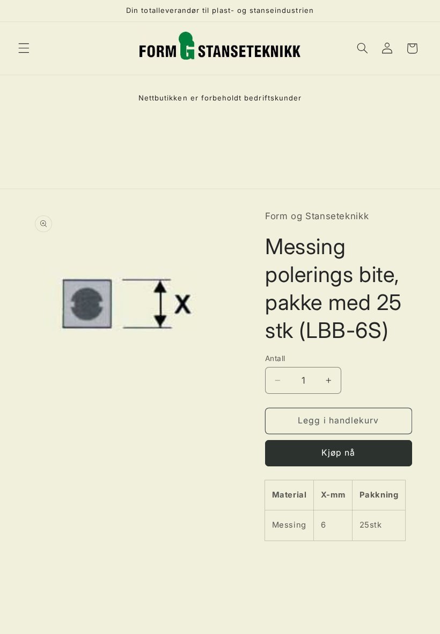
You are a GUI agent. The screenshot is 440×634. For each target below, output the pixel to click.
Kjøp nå (338, 453)
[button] (23, 48)
